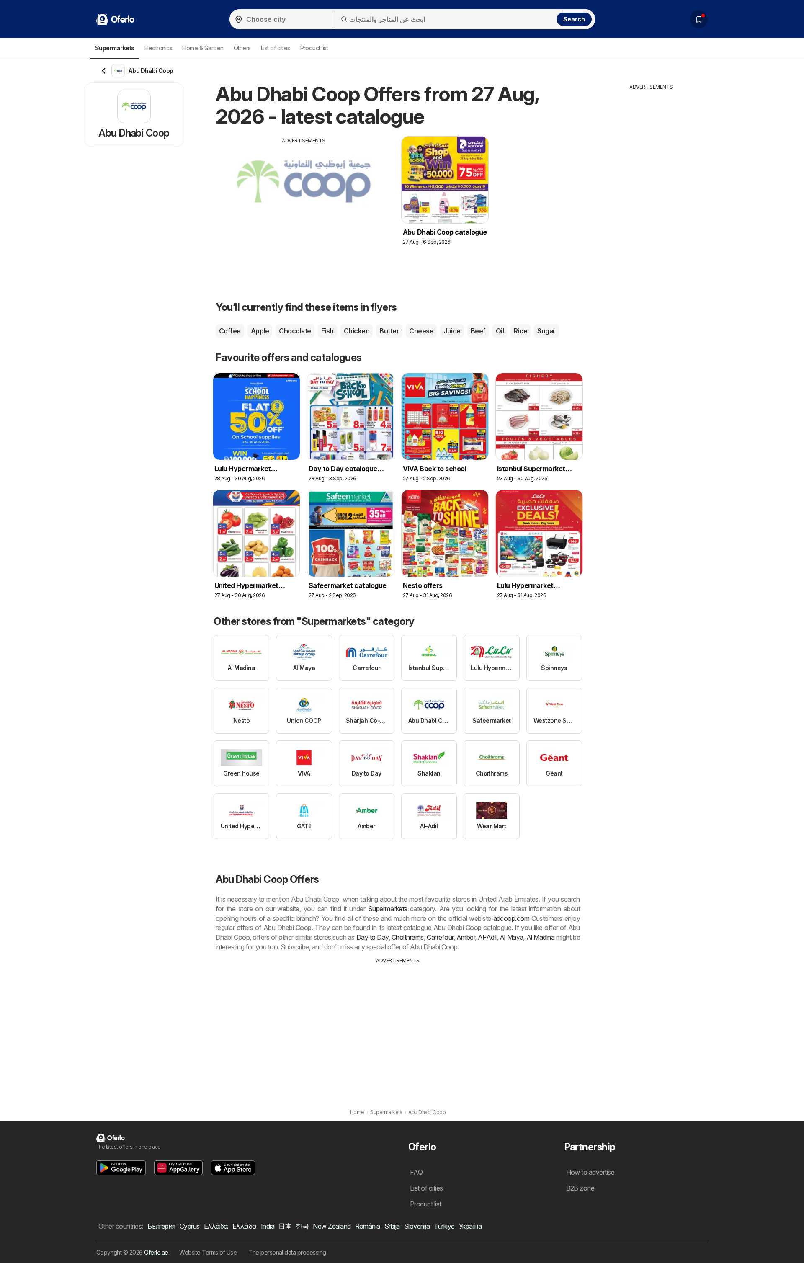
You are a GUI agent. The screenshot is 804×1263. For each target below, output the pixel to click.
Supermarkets (387, 909)
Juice (451, 331)
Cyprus (190, 1226)
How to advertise (590, 1172)
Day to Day (372, 937)
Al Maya (511, 937)
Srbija (392, 1226)
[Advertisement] (303, 203)
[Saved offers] (699, 19)
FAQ (416, 1172)
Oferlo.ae (156, 1252)
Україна (470, 1226)
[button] (121, 1167)
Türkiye (444, 1226)
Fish (327, 331)
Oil (500, 331)
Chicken (356, 331)
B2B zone (580, 1188)
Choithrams (408, 937)
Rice (520, 331)
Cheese (421, 331)
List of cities (275, 48)
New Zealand (331, 1226)
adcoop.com (511, 918)
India (267, 1226)
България (161, 1226)
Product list (314, 48)
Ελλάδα (216, 1226)
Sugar (546, 331)
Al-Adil (487, 937)
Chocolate (295, 331)
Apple (260, 331)
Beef (478, 331)
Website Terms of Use (208, 1252)
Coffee (230, 331)
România (367, 1226)
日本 (284, 1226)
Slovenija (417, 1226)
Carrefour (440, 937)
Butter (389, 331)
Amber (465, 937)
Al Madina (540, 937)
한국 (302, 1226)
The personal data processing (287, 1252)
